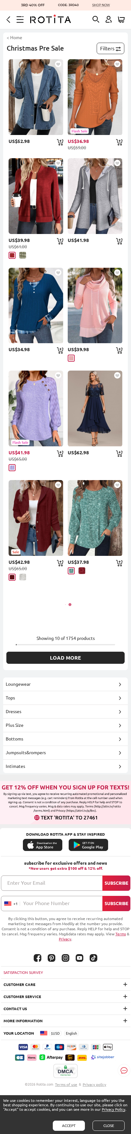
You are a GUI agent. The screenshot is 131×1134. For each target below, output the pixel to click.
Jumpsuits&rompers (26, 752)
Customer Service (22, 997)
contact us (15, 1009)
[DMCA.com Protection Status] (65, 1071)
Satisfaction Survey (23, 972)
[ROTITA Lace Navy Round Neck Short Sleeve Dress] (95, 408)
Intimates (15, 766)
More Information (23, 1021)
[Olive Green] (22, 255)
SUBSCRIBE (116, 883)
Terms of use (66, 1084)
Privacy (65, 939)
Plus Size (15, 725)
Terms (120, 934)
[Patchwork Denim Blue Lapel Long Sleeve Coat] (36, 97)
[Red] (12, 255)
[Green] (71, 570)
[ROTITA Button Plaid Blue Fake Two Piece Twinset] (36, 306)
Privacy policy (94, 1084)
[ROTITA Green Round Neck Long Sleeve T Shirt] (95, 518)
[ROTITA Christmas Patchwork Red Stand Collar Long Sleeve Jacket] (36, 196)
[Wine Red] (12, 577)
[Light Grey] (22, 577)
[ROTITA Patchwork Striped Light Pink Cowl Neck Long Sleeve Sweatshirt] (95, 306)
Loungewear (18, 684)
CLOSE (108, 1125)
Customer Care (19, 984)
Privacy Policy (113, 1109)
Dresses (13, 711)
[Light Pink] (71, 358)
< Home (14, 37)
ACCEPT (69, 1125)
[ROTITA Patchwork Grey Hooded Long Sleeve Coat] (95, 196)
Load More (65, 658)
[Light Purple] (12, 467)
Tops (10, 697)
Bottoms (14, 738)
